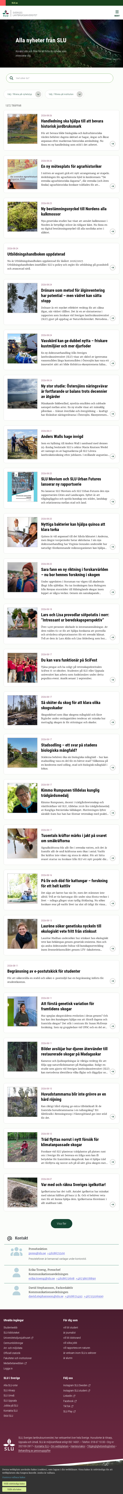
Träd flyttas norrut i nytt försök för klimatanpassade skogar (70, 1142)
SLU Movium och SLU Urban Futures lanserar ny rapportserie (71, 481)
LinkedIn (67, 1395)
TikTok (66, 1406)
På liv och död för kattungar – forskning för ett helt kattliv (74, 883)
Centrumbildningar (13, 1343)
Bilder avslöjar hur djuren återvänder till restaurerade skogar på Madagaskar (74, 1051)
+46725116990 (93, 1296)
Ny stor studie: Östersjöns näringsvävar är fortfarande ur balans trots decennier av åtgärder (74, 391)
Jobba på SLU (11, 1405)
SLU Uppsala (10, 1400)
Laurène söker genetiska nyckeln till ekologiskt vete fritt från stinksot (71, 929)
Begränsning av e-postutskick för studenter (43, 971)
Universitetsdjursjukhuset (17, 1337)
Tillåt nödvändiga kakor (14, 1484)
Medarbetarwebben (14, 1363)
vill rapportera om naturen (76, 1347)
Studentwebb (10, 1327)
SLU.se (15, 3)
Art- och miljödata (13, 1347)
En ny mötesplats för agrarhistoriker (71, 166)
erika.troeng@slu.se (42, 1278)
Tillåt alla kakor (14, 1489)
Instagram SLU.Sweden (75, 1385)
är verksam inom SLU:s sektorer (79, 1352)
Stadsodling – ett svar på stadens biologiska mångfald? (69, 748)
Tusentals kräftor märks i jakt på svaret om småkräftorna (74, 838)
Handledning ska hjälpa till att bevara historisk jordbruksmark (72, 124)
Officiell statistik (12, 1353)
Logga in (8, 1368)
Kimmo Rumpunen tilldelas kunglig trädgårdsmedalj (70, 793)
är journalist (69, 1332)
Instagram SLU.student (75, 1390)
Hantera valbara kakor (13, 1477)
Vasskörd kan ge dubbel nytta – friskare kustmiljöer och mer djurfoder (74, 343)
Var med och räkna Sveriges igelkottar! (73, 1184)
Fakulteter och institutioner (18, 1358)
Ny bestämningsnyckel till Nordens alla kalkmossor (73, 211)
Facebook (68, 1401)
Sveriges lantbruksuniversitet (25, 14)
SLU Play (67, 1411)
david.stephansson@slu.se (46, 1296)
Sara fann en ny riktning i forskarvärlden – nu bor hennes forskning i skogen (74, 572)
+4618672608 (65, 1278)
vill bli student (70, 1327)
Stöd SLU (8, 1415)
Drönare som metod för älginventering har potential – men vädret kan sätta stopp (73, 295)
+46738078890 (86, 1278)
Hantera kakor (78, 1446)
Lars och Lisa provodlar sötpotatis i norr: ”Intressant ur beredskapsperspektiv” (75, 617)
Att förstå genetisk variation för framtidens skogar (67, 1006)
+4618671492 (73, 1296)
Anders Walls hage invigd (62, 436)
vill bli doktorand (72, 1337)
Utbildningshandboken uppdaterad (36, 254)
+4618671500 (56, 1253)
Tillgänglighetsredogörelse (101, 1446)
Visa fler (61, 1223)
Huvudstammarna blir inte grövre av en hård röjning (73, 1097)
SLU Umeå (9, 1395)
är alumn (67, 1358)
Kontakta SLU (11, 1410)
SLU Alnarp (9, 1390)
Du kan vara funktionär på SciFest (69, 660)
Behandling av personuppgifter (34, 1450)
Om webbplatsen (60, 1446)
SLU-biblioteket (11, 1332)
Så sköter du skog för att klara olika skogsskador (70, 705)
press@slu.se (37, 1253)
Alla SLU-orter (11, 1385)
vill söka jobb (70, 1342)
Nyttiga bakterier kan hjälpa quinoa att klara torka (73, 527)
